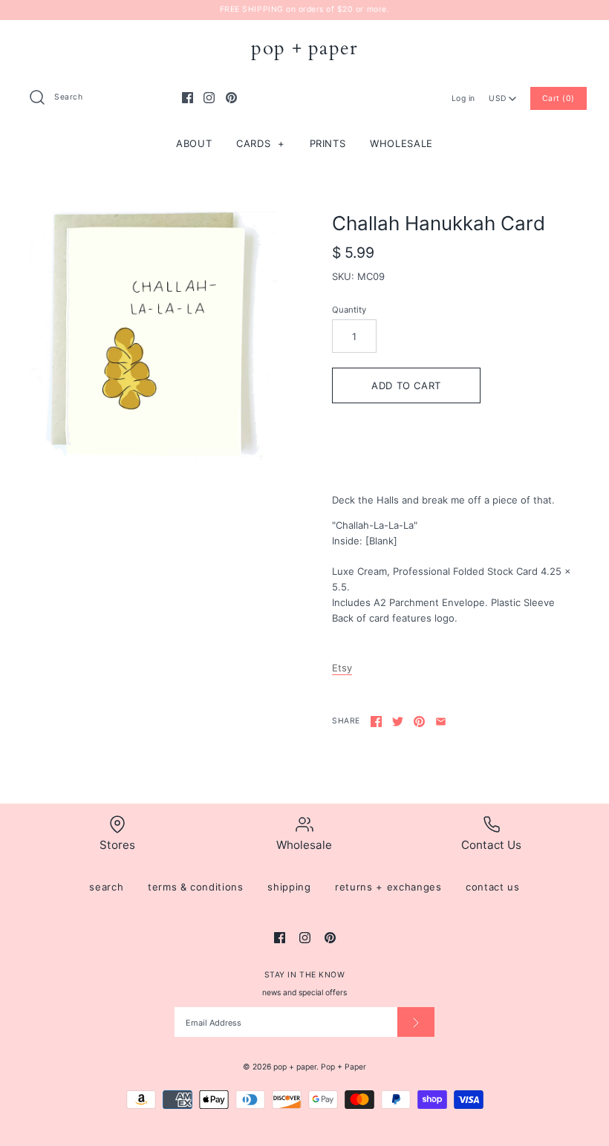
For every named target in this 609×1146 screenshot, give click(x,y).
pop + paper (294, 1067)
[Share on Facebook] (376, 721)
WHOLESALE (401, 143)
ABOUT (194, 143)
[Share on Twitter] (397, 721)
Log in (463, 98)
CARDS (260, 143)
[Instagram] (209, 97)
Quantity (349, 310)
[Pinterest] (231, 97)
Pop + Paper (343, 1067)
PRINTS (328, 143)
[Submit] (415, 1022)
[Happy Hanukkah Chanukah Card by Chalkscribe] (153, 336)
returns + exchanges (388, 887)
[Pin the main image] (419, 721)
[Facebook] (187, 97)
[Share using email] (440, 721)
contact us (493, 887)
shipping (288, 887)
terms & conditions (196, 887)
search (106, 887)
